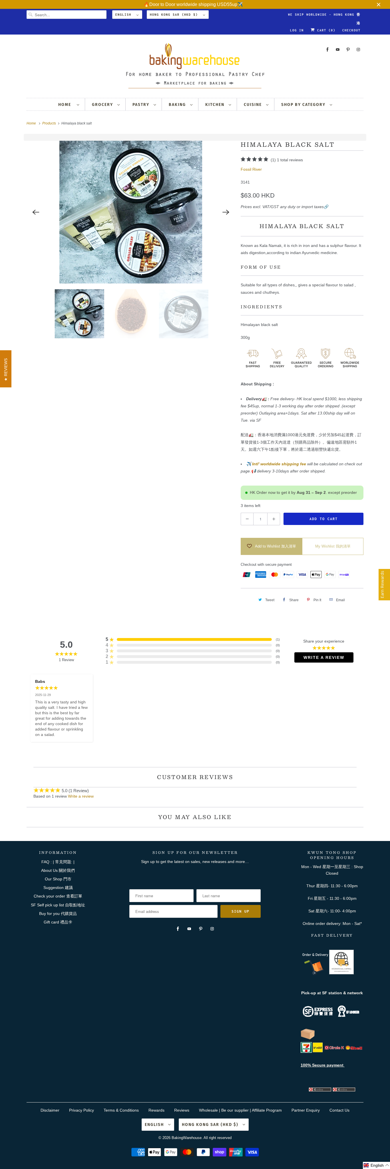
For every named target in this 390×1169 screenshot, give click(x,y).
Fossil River (251, 169)
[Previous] (35, 212)
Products (49, 123)
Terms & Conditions (121, 1110)
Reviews (181, 1110)
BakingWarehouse (187, 1138)
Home (66, 104)
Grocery (103, 104)
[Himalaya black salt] (131, 212)
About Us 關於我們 (58, 870)
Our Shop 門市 (58, 879)
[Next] (226, 212)
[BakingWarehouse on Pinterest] (348, 49)
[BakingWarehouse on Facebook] (327, 49)
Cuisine (253, 104)
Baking (178, 104)
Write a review (81, 796)
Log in (297, 30)
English (124, 14)
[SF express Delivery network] (308, 1038)
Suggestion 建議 (58, 887)
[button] (376, 1165)
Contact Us (339, 1110)
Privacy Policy (81, 1110)
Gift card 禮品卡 (58, 922)
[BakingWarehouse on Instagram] (358, 49)
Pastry (141, 104)
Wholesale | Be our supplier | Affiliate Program (240, 1110)
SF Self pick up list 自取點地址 (58, 905)
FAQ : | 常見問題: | (58, 862)
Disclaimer (50, 1110)
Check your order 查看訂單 (58, 896)
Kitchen (215, 104)
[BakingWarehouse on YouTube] (337, 49)
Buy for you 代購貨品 (58, 913)
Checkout (351, 30)
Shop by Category (304, 104)
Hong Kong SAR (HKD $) (175, 14)
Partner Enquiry (306, 1110)
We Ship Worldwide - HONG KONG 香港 (324, 16)
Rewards (156, 1110)
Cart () (325, 30)
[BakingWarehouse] (195, 67)
